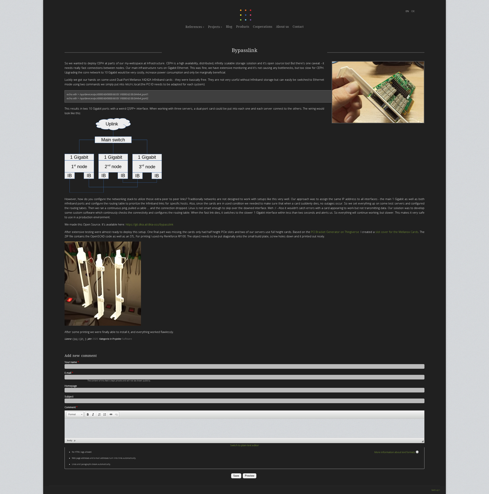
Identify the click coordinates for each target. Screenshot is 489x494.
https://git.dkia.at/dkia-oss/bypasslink (149, 224)
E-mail (69, 372)
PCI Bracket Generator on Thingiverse (335, 232)
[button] (75, 414)
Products (242, 26)
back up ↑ (436, 490)
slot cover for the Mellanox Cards (396, 232)
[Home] (246, 20)
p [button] (74, 440)
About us (282, 26)
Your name (72, 362)
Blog (229, 26)
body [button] (69, 440)
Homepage (71, 385)
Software (127, 338)
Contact (298, 26)
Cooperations (262, 26)
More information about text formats (394, 452)
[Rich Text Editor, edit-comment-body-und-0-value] (244, 428)
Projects (215, 27)
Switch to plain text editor (244, 445)
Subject (69, 396)
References (194, 27)
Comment (71, 407)
